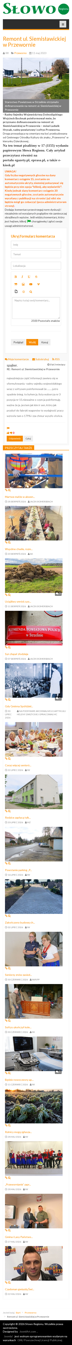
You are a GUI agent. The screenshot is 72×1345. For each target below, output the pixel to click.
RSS (57, 359)
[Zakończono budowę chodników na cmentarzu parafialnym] (34, 896)
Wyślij (32, 342)
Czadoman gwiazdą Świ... (19, 1289)
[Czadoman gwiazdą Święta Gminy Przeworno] (34, 1263)
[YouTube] (31, 284)
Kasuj (44, 342)
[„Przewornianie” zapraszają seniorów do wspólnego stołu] (34, 1158)
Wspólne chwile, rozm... (19, 549)
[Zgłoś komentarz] (8, 428)
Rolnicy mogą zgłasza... (18, 1132)
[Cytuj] (16, 284)
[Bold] (15, 276)
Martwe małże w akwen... (20, 496)
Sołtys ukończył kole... (18, 1027)
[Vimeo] (38, 284)
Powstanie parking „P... (18, 870)
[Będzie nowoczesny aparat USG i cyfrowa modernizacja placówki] (34, 1053)
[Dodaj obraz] (23, 284)
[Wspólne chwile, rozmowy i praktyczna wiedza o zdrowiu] (34, 523)
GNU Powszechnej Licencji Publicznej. (40, 1340)
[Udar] (36, 276)
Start (18, 1312)
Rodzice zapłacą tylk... (18, 817)
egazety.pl (22, 160)
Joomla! (8, 1336)
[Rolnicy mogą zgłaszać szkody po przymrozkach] (34, 1105)
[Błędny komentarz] (11, 432)
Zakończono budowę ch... (20, 922)
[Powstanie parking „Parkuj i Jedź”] (34, 843)
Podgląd (18, 342)
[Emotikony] (23, 291)
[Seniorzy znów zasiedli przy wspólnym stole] (34, 948)
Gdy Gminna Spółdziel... (19, 706)
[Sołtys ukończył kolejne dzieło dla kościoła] (34, 1001)
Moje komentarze (18, 359)
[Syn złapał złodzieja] (34, 627)
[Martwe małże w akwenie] (34, 470)
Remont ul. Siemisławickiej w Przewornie (34, 41)
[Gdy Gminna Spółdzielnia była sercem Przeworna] (34, 680)
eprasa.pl (38, 160)
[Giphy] (16, 291)
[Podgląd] (31, 291)
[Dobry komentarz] (8, 432)
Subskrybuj (42, 359)
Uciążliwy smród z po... (18, 601)
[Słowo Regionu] (36, 9)
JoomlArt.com (27, 1331)
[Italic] (22, 276)
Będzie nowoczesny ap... (19, 1079)
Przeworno (30, 1312)
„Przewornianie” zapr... (18, 1184)
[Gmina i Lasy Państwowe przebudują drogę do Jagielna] (34, 1210)
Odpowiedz (15, 438)
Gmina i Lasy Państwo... (19, 1237)
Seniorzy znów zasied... (18, 974)
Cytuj (28, 438)
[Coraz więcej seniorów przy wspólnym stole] (34, 739)
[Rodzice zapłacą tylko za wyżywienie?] (34, 791)
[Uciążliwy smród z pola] (34, 575)
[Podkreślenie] (29, 276)
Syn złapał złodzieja (16, 654)
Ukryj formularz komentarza (33, 236)
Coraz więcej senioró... (18, 765)
